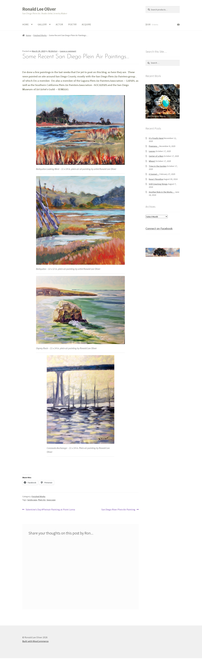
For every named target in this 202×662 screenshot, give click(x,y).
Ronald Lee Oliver (39, 9)
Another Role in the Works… (161, 192)
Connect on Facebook (159, 228)
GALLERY (42, 24)
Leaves (152, 151)
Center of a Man (156, 156)
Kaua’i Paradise (156, 179)
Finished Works (40, 35)
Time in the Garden (157, 166)
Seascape (51, 500)
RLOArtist (52, 51)
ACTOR (59, 24)
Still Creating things (158, 184)
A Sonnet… (154, 174)
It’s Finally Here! (156, 138)
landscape (32, 500)
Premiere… (154, 146)
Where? (152, 161)
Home (28, 35)
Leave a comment (68, 51)
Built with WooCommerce (35, 641)
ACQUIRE (86, 24)
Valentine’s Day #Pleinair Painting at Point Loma (50, 510)
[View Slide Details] (163, 97)
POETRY (72, 24)
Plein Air (42, 500)
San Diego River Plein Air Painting (118, 510)
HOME (25, 24)
